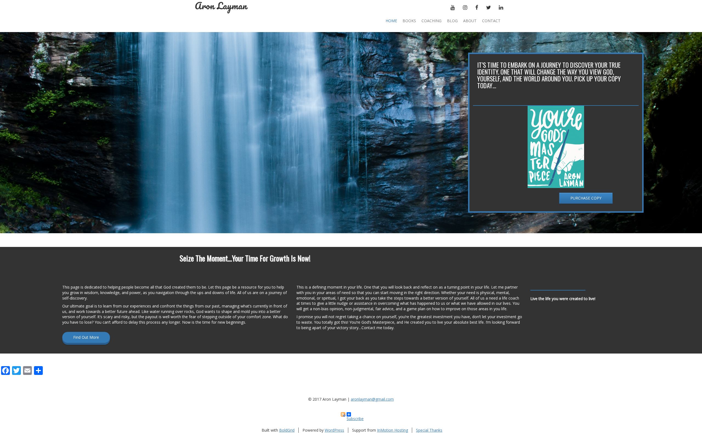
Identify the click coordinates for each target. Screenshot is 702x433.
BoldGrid (287, 430)
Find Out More (86, 337)
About (470, 20)
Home (391, 20)
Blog (452, 20)
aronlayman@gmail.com (372, 399)
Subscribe (355, 416)
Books (409, 20)
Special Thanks (429, 430)
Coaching (431, 20)
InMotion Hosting (392, 430)
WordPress (334, 430)
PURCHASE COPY (585, 198)
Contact (491, 20)
